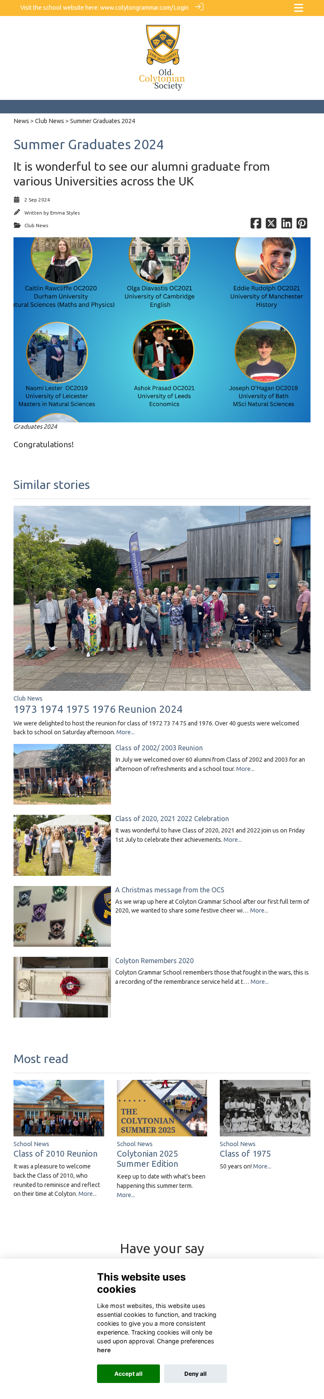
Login (181, 7)
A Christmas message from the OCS (169, 890)
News (21, 121)
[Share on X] (271, 225)
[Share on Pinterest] (302, 225)
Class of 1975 (245, 1153)
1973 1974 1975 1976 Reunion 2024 (98, 709)
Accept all (128, 1373)
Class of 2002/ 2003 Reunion (159, 748)
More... (125, 732)
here (104, 1349)
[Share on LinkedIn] (286, 225)
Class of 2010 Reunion (55, 1153)
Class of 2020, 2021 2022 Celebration (172, 818)
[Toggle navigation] (299, 7)
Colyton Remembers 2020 (154, 960)
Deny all (195, 1373)
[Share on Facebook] (256, 225)
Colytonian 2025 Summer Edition (147, 1158)
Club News (49, 121)
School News (31, 1144)
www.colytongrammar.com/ (136, 7)
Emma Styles (65, 212)
